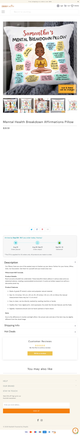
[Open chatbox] (75, 431)
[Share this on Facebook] (37, 229)
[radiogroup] (40, 149)
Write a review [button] (40, 353)
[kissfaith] (8, 6)
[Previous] (4, 58)
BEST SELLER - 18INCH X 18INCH (14, 138)
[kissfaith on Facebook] (38, 420)
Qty (4, 212)
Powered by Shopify (21, 427)
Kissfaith (11, 427)
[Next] (75, 58)
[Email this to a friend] (48, 229)
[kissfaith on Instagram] (41, 420)
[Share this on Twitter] (31, 229)
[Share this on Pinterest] (42, 229)
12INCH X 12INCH (33, 138)
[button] (40, 145)
